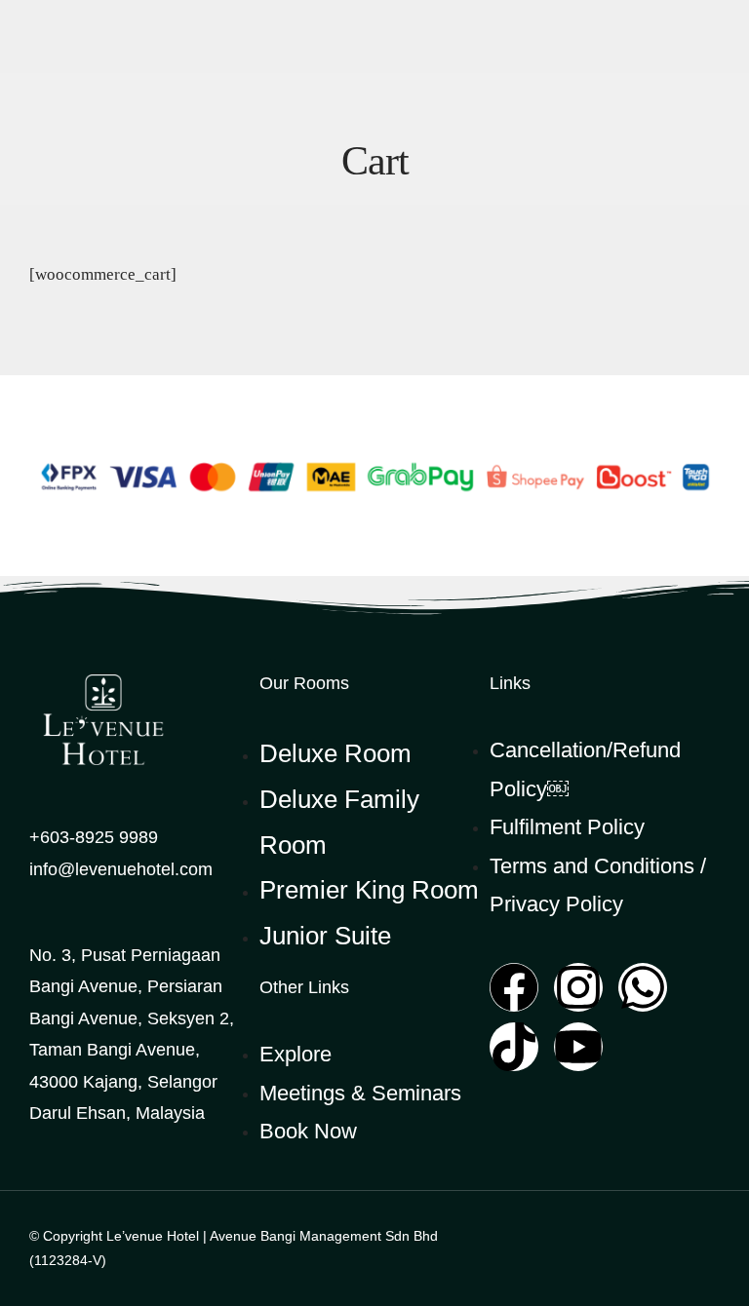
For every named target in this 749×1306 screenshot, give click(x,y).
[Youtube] (578, 1046)
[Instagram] (578, 987)
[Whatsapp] (642, 987)
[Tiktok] (514, 1046)
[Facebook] (514, 987)
